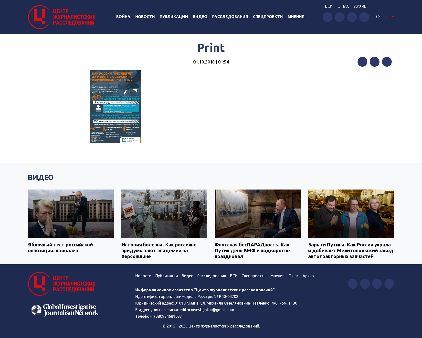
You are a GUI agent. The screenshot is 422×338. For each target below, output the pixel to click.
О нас (343, 6)
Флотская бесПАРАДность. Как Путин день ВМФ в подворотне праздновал (252, 250)
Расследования (230, 16)
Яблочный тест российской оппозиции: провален (60, 247)
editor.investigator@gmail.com (207, 309)
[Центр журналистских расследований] (63, 17)
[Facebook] (362, 62)
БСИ (329, 6)
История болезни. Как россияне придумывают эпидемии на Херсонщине (159, 250)
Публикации (174, 16)
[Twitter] (375, 62)
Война (123, 16)
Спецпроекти (268, 16)
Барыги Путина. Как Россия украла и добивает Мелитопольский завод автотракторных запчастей (350, 250)
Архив (360, 6)
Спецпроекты (254, 276)
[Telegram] (387, 62)
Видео (200, 16)
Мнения (296, 16)
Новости (145, 16)
